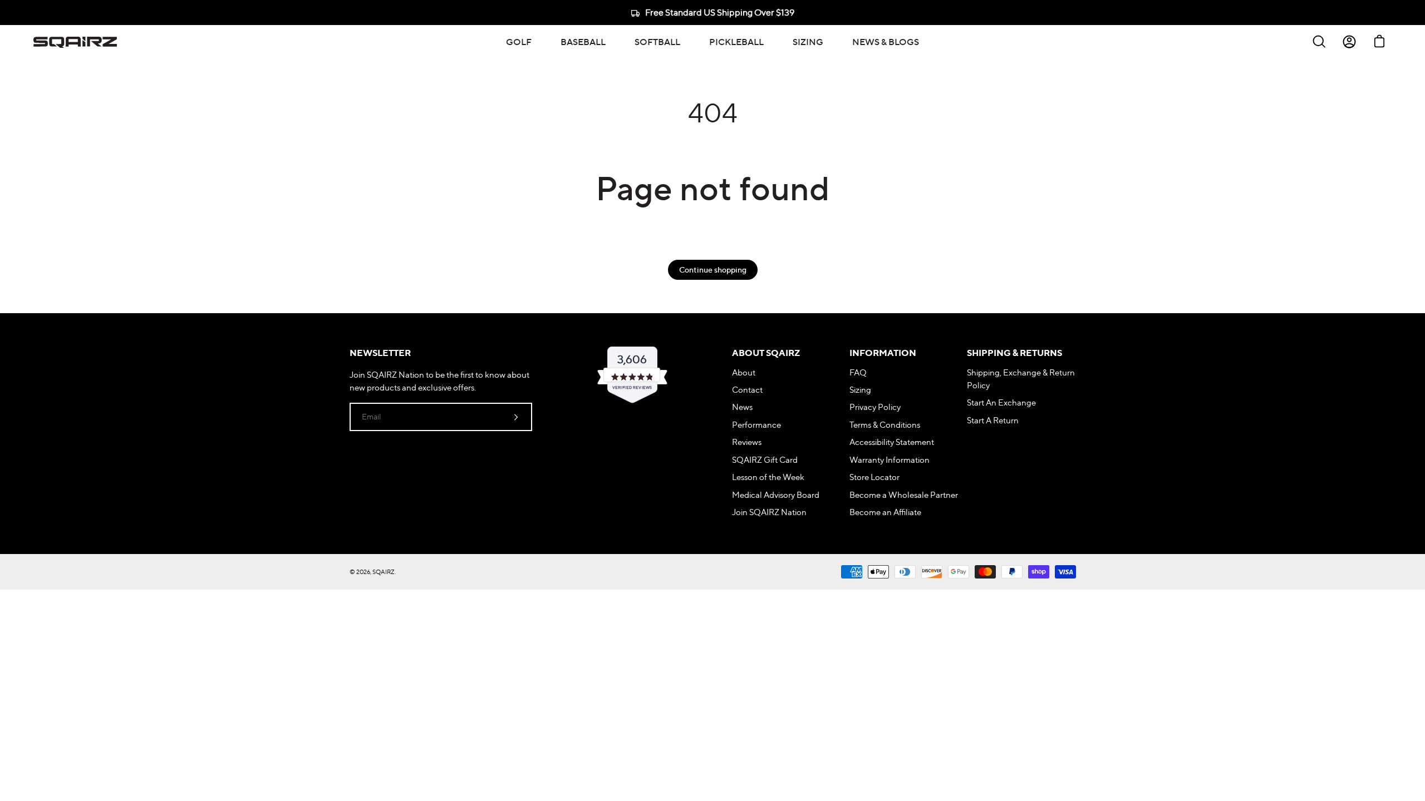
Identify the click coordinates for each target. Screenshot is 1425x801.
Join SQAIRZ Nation (769, 512)
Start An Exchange (1001, 402)
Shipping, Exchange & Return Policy (1021, 378)
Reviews (746, 442)
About (743, 372)
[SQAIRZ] (75, 42)
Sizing (860, 389)
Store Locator (874, 477)
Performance (756, 424)
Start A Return (993, 420)
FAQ (858, 372)
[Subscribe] (516, 416)
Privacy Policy (875, 407)
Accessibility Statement (891, 442)
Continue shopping (712, 269)
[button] (519, 41)
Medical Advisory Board (775, 495)
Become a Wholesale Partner (903, 495)
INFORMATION (882, 352)
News (742, 407)
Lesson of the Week (768, 477)
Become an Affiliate (885, 512)
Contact (747, 389)
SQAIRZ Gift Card (765, 459)
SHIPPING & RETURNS (1014, 352)
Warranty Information (889, 459)
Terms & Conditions (884, 424)
